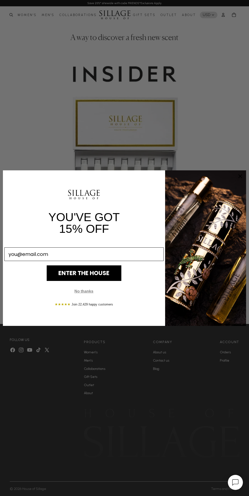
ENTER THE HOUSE (83, 273)
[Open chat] (235, 482)
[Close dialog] (240, 176)
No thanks (83, 291)
